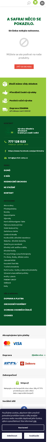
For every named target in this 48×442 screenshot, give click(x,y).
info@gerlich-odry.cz (18, 158)
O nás (7, 176)
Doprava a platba (14, 298)
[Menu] (42, 3)
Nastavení (23, 427)
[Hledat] (28, 3)
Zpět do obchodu (24, 67)
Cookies (8, 315)
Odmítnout (12, 435)
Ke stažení (9, 187)
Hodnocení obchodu (15, 181)
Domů (7, 170)
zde (34, 421)
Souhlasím (34, 435)
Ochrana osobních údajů (18, 310)
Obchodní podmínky (15, 304)
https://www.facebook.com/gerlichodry (26, 151)
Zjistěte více (37, 355)
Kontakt (9, 193)
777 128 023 (17, 141)
